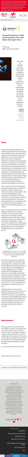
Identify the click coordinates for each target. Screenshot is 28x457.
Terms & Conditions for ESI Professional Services (16, 443)
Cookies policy (21, 430)
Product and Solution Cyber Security (16, 433)
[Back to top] (26, 452)
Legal (24, 450)
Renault (19, 346)
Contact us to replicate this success (14, 367)
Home (2, 20)
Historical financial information (16, 454)
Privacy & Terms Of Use (19, 447)
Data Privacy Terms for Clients (18, 439)
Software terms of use (20, 436)
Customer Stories (8, 20)
